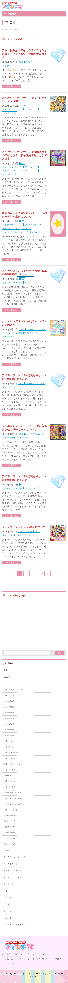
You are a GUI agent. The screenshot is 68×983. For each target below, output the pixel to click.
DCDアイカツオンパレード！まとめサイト (35, 974)
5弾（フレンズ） (10, 781)
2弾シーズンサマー (11, 741)
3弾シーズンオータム (12, 753)
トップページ (11, 955)
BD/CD (7, 677)
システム (9, 959)
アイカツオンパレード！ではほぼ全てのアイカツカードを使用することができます (24, 155)
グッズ (7, 904)
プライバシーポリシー (15, 963)
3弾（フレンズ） (10, 758)
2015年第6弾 (9, 713)
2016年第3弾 (9, 730)
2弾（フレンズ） (10, 747)
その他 (7, 850)
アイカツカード (31, 109)
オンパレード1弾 (10, 113)
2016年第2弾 (9, 724)
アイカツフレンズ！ (29, 171)
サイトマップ (42, 959)
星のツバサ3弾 (9, 827)
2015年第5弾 (9, 707)
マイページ (25, 959)
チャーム (8, 918)
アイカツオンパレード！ (35, 62)
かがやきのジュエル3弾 (12, 283)
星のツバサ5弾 (9, 838)
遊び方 (27, 954)
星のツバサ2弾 (9, 821)
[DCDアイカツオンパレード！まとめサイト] (12, 5)
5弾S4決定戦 (9, 775)
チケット (8, 911)
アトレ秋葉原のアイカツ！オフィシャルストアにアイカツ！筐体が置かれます (24, 54)
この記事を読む (11, 86)
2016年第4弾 (9, 735)
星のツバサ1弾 (9, 815)
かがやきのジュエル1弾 (35, 329)
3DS (6, 670)
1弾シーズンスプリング (13, 690)
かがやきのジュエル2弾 (12, 333)
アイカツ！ (7, 66)
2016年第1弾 (9, 718)
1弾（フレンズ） (10, 695)
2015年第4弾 (9, 701)
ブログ (58, 959)
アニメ (7, 891)
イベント (8, 897)
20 (41, 573)
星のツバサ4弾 (9, 833)
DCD (21, 62)
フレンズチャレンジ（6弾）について (24, 527)
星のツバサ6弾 (9, 844)
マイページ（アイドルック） (30, 232)
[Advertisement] (34, 623)
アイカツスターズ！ (11, 171)
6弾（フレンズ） (26, 531)
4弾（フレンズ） (10, 770)
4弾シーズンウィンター (13, 764)
